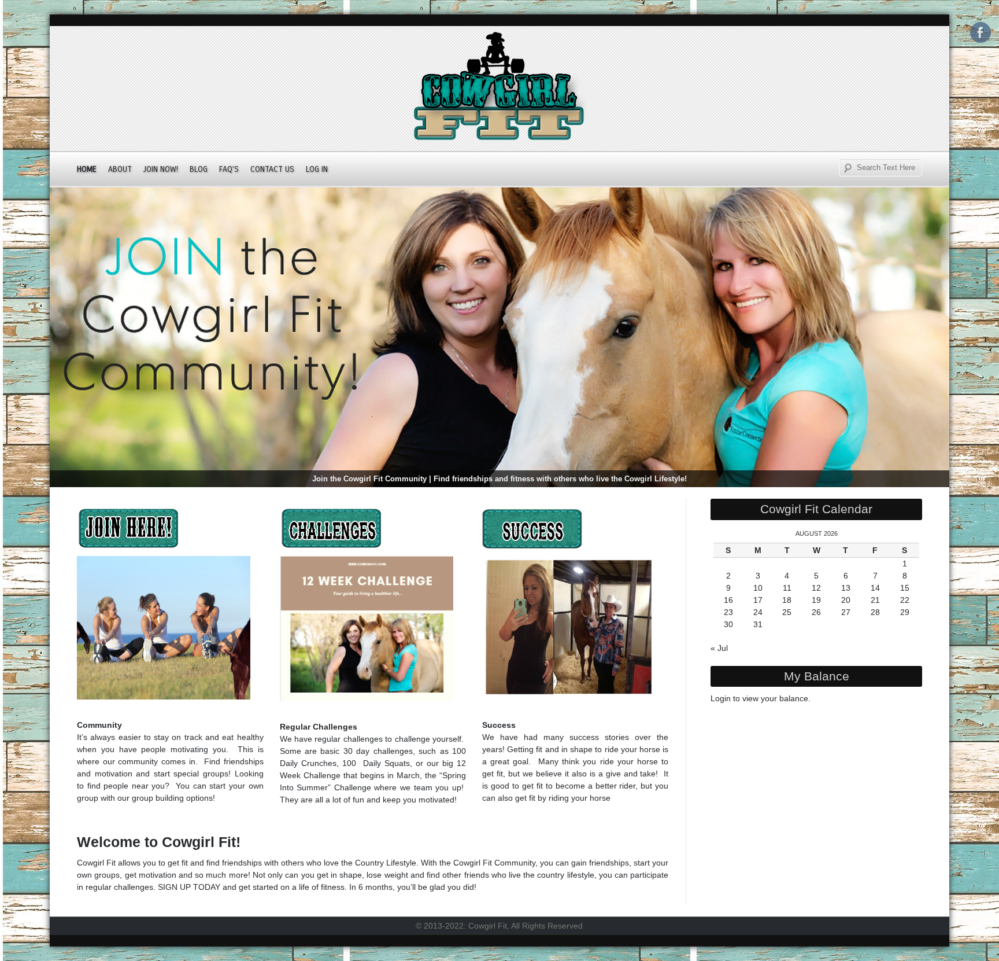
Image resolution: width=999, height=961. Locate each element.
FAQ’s (229, 169)
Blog (199, 169)
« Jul (719, 648)
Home (87, 169)
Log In (317, 169)
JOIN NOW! (160, 169)
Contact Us (272, 169)
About (120, 169)
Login (721, 698)
